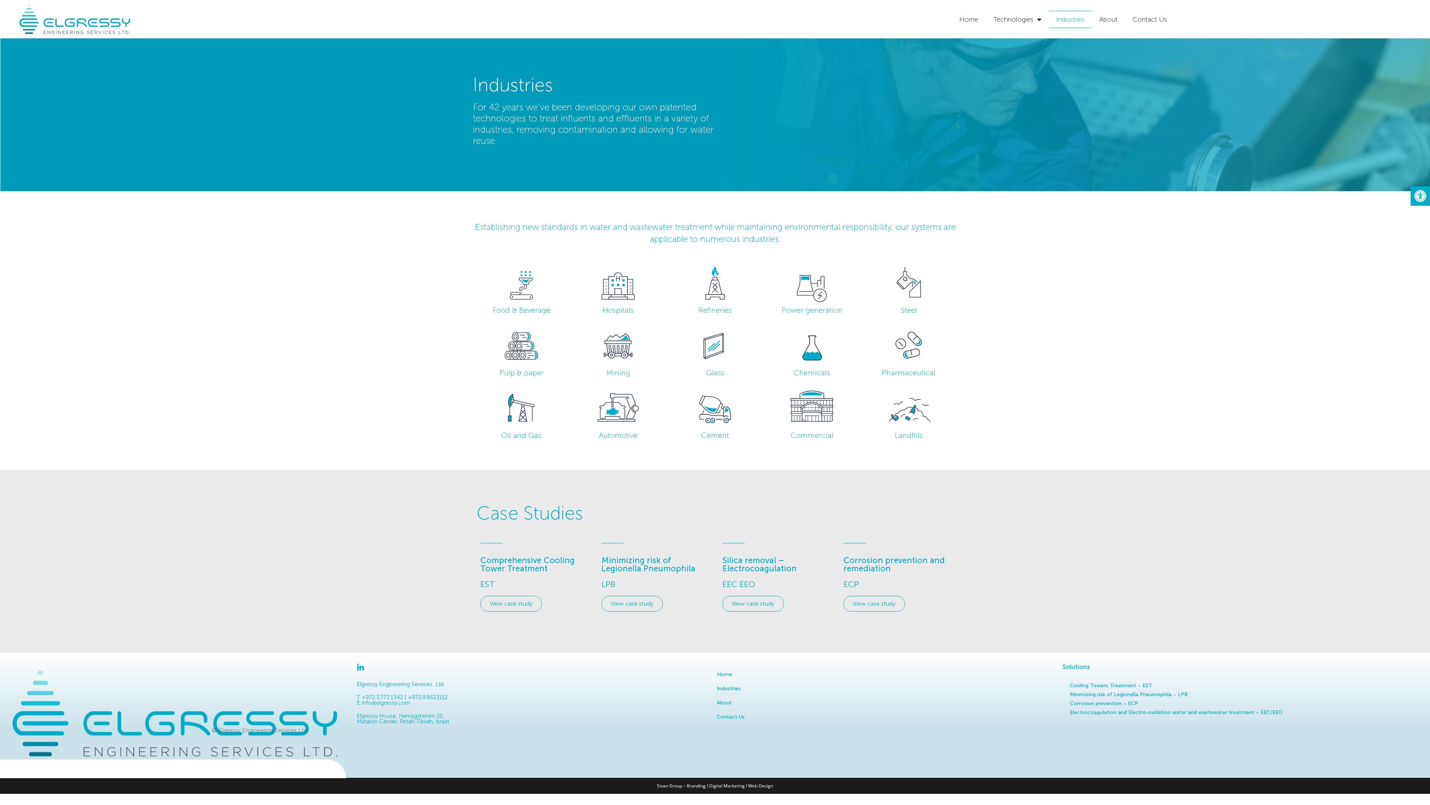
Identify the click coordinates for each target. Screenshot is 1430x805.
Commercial (812, 435)
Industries (1070, 19)
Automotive (618, 435)
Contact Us (1149, 19)
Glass (715, 372)
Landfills (909, 435)
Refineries (715, 310)
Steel (909, 310)
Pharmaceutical (908, 372)
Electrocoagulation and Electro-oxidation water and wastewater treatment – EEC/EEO (1176, 712)
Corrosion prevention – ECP (1104, 703)
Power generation (812, 310)
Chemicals (812, 372)
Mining (618, 372)
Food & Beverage (521, 310)
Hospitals (618, 310)
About (1108, 19)
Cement (715, 435)
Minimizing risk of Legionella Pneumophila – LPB (1129, 694)
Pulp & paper (521, 372)
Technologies (1013, 19)
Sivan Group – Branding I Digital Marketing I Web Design (715, 786)
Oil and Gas (521, 435)
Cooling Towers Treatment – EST (1111, 685)
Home (968, 19)
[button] (1420, 196)
